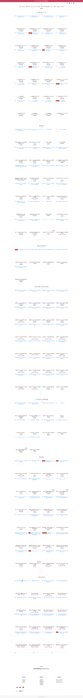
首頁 (20, 6)
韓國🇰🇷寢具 (28, 6)
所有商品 (23, 6)
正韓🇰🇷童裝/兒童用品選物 (45, 6)
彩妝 (51, 6)
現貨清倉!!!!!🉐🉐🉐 (60, 6)
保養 (54, 6)
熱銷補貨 (41, 8)
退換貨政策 (41, 683)
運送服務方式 (41, 680)
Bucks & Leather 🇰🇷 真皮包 (35, 6)
